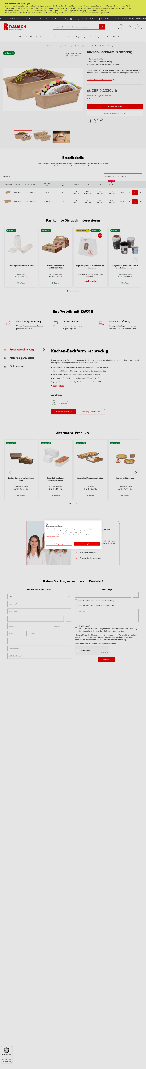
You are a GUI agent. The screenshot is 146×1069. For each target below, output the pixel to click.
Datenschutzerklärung (52, 537)
